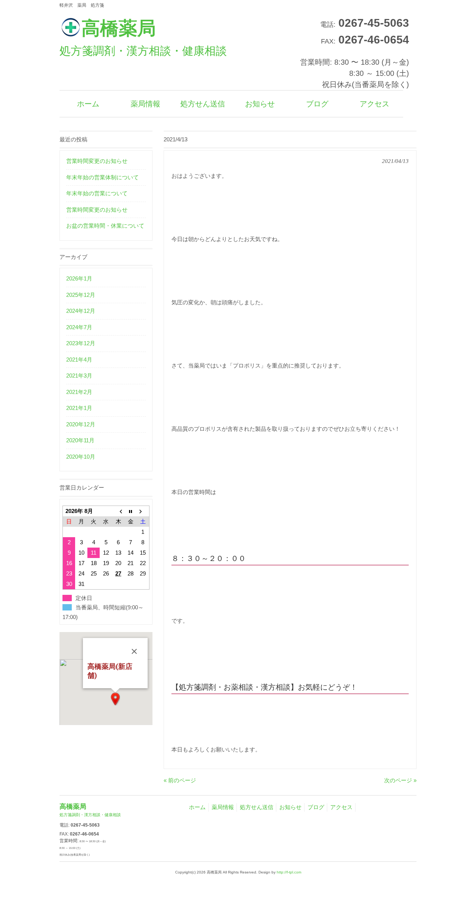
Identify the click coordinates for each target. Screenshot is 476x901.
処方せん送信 (256, 807)
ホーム (197, 807)
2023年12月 (80, 343)
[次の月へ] (143, 511)
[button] (115, 699)
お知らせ (290, 807)
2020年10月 (80, 456)
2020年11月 (80, 440)
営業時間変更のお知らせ (97, 161)
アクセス (341, 807)
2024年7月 (79, 327)
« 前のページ (180, 780)
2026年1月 (79, 278)
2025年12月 (80, 295)
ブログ (316, 807)
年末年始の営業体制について (102, 177)
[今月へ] (131, 511)
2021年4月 (79, 359)
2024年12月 (80, 311)
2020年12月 (80, 424)
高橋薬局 (143, 37)
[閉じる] (134, 651)
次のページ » (400, 780)
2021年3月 (79, 375)
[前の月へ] (118, 511)
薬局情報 (223, 807)
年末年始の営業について (97, 193)
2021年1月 (79, 408)
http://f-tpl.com (289, 872)
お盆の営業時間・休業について (105, 225)
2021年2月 (79, 392)
